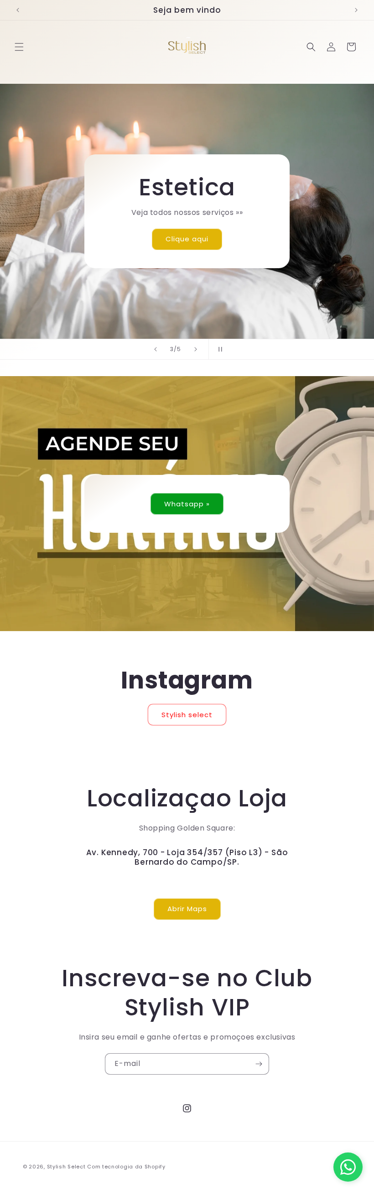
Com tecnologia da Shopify (126, 1166)
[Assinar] (259, 1064)
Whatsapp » (187, 503)
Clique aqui (187, 239)
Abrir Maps (187, 908)
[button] (19, 47)
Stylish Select (66, 1166)
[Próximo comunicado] (356, 10)
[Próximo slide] (196, 349)
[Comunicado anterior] (18, 10)
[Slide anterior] (155, 349)
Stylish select (187, 714)
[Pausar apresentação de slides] (218, 349)
